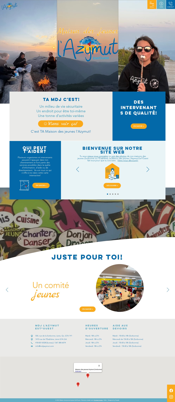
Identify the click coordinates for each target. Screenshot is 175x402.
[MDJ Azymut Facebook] (171, 390)
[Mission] (115, 194)
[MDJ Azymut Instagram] (171, 396)
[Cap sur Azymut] (118, 194)
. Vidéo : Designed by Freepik (111, 400)
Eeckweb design (98, 400)
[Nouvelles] (107, 194)
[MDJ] (112, 194)
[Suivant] (148, 169)
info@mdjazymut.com (44, 346)
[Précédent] (77, 169)
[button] (151, 4)
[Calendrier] (110, 194)
